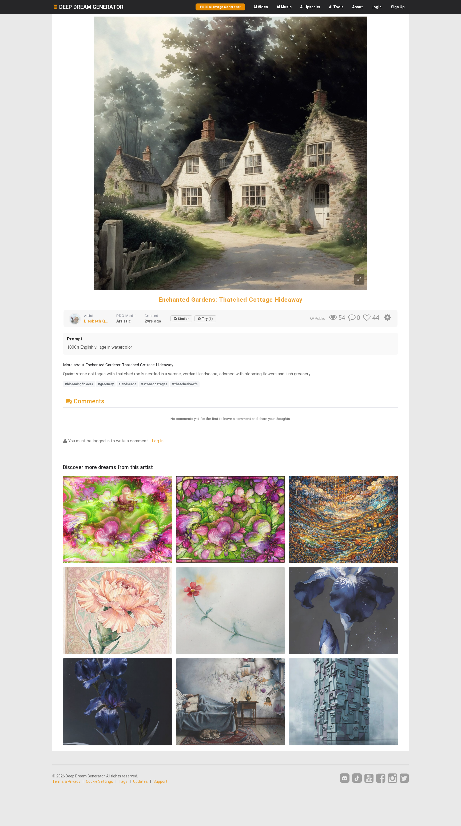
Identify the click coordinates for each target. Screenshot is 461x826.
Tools (336, 7)
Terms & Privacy (66, 781)
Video (260, 7)
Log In (158, 440)
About (357, 7)
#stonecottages (154, 384)
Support (160, 781)
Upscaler (310, 7)
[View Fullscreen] (359, 279)
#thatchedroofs (185, 384)
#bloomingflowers (79, 384)
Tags (123, 781)
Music (284, 7)
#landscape (127, 384)
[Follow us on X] (404, 778)
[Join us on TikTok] (357, 778)
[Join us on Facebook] (380, 778)
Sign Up (397, 7)
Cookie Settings (99, 781)
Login (376, 7)
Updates (140, 781)
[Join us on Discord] (344, 778)
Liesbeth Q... (96, 321)
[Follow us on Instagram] (392, 778)
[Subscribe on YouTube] (368, 778)
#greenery (106, 384)
